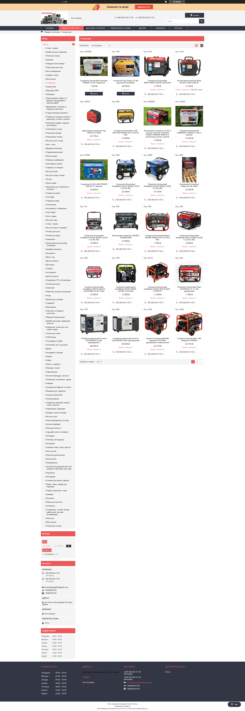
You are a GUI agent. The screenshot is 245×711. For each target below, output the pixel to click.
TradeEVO (50, 303)
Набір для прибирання (55, 160)
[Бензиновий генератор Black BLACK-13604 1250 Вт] (189, 66)
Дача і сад (51, 257)
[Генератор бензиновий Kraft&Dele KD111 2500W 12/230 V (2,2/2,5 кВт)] (189, 221)
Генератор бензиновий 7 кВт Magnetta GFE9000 (189, 339)
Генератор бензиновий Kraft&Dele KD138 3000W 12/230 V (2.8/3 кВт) (93, 238)
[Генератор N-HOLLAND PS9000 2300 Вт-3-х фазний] (94, 169)
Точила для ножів (53, 333)
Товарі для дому (53, 201)
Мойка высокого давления (57, 52)
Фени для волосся (54, 428)
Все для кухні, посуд (55, 141)
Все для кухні (52, 417)
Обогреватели (52, 463)
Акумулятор (51, 87)
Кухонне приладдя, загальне (58, 376)
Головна (50, 28)
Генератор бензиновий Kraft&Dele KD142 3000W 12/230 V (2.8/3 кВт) (125, 186)
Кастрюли (50, 498)
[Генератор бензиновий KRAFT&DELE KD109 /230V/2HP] (157, 66)
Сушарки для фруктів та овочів (59, 387)
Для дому (50, 265)
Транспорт (50, 288)
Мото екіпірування (54, 71)
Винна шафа (51, 183)
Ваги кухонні (51, 451)
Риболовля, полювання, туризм (59, 380)
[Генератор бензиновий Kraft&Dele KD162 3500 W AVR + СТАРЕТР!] (157, 272)
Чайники (50, 383)
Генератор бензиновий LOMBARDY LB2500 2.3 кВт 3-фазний (189, 133)
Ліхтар (49, 179)
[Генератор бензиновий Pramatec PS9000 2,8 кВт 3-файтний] (94, 66)
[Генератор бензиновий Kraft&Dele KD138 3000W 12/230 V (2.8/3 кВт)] (94, 221)
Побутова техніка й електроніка (59, 292)
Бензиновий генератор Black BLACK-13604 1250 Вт (189, 82)
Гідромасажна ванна (54, 152)
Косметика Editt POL (55, 395)
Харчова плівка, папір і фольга (59, 447)
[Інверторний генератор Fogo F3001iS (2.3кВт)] (94, 116)
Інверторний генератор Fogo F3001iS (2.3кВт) (94, 132)
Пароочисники (52, 372)
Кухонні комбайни (53, 424)
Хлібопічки (51, 506)
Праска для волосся (54, 502)
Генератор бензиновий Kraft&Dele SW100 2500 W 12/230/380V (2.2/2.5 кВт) (94, 289)
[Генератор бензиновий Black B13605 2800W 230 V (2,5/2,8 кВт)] (157, 221)
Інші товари (51, 212)
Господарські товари (54, 341)
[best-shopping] (54, 24)
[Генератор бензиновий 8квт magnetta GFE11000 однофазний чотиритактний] (157, 324)
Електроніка (51, 205)
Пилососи (50, 518)
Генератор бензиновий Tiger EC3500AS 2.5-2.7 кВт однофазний (189, 289)
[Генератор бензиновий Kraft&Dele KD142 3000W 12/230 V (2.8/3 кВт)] (126, 169)
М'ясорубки (51, 477)
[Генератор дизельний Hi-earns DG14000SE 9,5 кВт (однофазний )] (94, 324)
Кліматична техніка (54, 526)
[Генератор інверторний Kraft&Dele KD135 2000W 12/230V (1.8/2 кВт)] (126, 272)
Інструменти (51, 272)
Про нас (178, 28)
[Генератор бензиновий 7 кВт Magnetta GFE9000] (189, 324)
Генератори (51, 83)
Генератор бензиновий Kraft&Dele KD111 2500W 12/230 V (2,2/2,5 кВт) (189, 238)
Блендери (50, 436)
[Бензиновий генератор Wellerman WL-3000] (189, 169)
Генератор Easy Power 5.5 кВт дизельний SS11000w (125, 82)
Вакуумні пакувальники (56, 317)
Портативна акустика (55, 67)
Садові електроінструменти (57, 113)
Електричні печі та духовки (57, 345)
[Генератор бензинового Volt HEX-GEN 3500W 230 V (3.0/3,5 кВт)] (126, 116)
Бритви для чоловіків (55, 299)
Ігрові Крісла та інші (54, 129)
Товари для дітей (53, 193)
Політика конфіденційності (138, 708)
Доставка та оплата (95, 28)
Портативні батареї (54, 133)
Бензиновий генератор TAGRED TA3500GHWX (125, 237)
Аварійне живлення (54, 249)
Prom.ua (135, 704)
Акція (49, 296)
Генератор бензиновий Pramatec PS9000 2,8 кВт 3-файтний (94, 82)
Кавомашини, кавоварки (56, 409)
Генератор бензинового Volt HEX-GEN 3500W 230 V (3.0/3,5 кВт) (126, 133)
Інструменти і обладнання (56, 208)
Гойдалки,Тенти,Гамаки (55, 64)
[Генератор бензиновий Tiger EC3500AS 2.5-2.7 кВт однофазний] (189, 272)
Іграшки (49, 268)
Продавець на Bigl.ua (122, 706)
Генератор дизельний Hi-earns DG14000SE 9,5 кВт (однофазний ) (94, 340)
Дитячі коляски (52, 276)
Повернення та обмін (120, 28)
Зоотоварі (50, 197)
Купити (95, 94)
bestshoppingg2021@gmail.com (56, 587)
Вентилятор (51, 79)
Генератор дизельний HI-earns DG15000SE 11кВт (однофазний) (125, 339)
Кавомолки (51, 239)
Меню (45, 44)
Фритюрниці (51, 307)
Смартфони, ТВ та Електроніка (59, 280)
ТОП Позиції (51, 337)
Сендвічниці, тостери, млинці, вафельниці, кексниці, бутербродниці (58, 512)
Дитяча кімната (52, 261)
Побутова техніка (53, 56)
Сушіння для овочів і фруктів (58, 480)
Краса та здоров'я (53, 364)
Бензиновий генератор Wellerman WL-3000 (189, 185)
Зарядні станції (52, 75)
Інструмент (51, 443)
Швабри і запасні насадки (56, 413)
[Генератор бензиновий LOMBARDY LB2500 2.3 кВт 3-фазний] (189, 116)
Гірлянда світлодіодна (55, 440)
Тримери (50, 494)
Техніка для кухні (53, 231)
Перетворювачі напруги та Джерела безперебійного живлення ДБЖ (57, 100)
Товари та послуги (70, 28)
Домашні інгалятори (54, 148)
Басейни (50, 60)
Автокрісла (51, 253)
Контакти (160, 28)
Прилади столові (53, 368)
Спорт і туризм (52, 48)
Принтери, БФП (52, 90)
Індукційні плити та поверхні (57, 432)
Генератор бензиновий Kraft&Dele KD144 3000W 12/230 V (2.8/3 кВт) (157, 186)
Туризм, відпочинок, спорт (57, 491)
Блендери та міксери (55, 353)
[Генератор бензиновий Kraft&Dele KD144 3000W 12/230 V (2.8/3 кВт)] (157, 169)
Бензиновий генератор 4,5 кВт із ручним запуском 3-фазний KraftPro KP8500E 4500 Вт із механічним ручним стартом (157, 134)
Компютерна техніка (54, 137)
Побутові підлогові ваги (56, 455)
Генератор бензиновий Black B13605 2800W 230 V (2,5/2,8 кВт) (157, 238)
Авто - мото (51, 144)
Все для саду (52, 220)
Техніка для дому (53, 235)
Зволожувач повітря (54, 164)
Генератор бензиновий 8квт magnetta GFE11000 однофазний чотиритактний (157, 340)
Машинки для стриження (56, 391)
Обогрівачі (51, 94)
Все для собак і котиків (56, 175)
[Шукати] (201, 21)
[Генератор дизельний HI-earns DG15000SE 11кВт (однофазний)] (126, 324)
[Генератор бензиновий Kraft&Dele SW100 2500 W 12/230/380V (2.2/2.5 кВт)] (94, 272)
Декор (49, 349)
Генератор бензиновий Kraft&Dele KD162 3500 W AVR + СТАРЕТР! (157, 289)
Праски (49, 356)
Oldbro (49, 360)
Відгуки (142, 28)
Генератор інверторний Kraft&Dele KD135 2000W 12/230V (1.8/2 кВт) (125, 289)
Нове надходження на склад (58, 420)
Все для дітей (52, 171)
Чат (236, 704)
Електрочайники (53, 399)
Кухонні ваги (51, 459)
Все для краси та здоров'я (57, 228)
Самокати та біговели (55, 168)
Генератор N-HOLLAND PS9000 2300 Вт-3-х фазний (94, 185)
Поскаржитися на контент (117, 708)
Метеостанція (52, 156)
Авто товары (51, 216)
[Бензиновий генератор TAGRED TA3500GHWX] (126, 221)
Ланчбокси (51, 473)
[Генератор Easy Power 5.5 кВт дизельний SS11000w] (126, 66)
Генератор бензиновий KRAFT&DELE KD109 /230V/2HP (157, 82)
